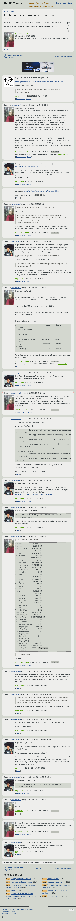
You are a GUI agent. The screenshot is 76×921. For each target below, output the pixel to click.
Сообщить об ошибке (8, 911)
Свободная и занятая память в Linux (29, 15)
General (14, 11)
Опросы (37, 6)
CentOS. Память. (53, 879)
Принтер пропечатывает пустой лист (14, 56)
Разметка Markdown (27, 909)
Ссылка (6, 49)
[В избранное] (68, 23)
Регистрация (61, 3)
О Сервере (5, 909)
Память (13, 890)
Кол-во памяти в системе (56, 882)
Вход (70, 3)
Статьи (46, 3)
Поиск (50, 6)
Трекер (44, 6)
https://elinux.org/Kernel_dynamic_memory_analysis (33, 494)
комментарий (16, 105)
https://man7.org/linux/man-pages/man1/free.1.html (41, 191)
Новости (31, 3)
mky (16, 181)
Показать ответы (21, 157)
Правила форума (15, 909)
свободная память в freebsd (21, 879)
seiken (17, 96)
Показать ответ (20, 99)
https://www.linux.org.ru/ (9, 913)
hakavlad (18, 685)
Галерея (39, 3)
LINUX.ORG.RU (13, 3)
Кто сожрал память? (54, 896)
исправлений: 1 (62, 154)
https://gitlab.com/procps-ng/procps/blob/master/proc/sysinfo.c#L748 (39, 82)
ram (8, 18)
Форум (30, 6)
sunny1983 (19, 33)
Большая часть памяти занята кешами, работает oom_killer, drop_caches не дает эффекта (21, 896)
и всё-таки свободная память (21, 882)
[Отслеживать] (68, 29)
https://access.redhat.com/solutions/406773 (30, 166)
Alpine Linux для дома (63, 56)
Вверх (71, 909)
